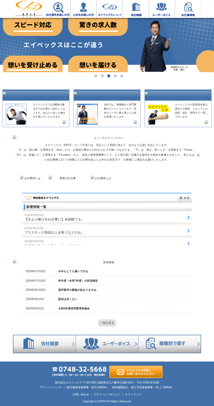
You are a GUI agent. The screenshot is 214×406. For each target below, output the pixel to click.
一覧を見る (107, 322)
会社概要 (136, 9)
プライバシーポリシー (107, 394)
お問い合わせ (81, 394)
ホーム (28, 9)
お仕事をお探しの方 (57, 9)
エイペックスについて (110, 9)
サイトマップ (133, 394)
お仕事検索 (188, 9)
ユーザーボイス (162, 9)
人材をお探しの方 (83, 9)
